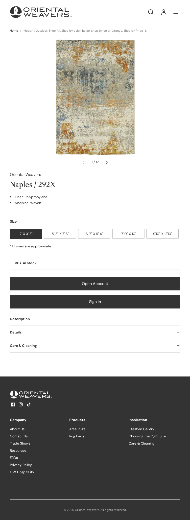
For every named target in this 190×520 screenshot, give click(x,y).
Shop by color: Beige (75, 31)
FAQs (14, 457)
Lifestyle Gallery (141, 429)
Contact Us (19, 436)
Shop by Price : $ (135, 31)
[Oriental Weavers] (41, 394)
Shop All (54, 31)
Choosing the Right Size (147, 436)
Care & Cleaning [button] (23, 345)
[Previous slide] (83, 162)
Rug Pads (76, 436)
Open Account (95, 284)
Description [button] (20, 319)
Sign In (95, 302)
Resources (18, 450)
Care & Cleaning (142, 443)
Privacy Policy (21, 465)
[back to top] (182, 512)
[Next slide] (106, 162)
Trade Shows (20, 443)
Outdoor (42, 31)
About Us (17, 429)
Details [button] (16, 332)
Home (14, 31)
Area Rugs (77, 429)
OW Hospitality (22, 472)
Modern (29, 31)
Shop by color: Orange (106, 31)
